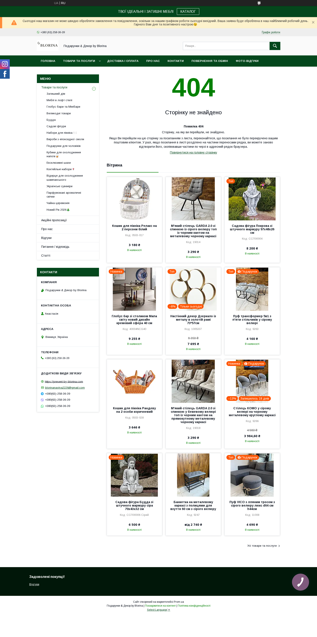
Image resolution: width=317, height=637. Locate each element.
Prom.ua (179, 601)
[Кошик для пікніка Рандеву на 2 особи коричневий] (134, 381)
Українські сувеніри (59, 186)
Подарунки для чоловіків (64, 145)
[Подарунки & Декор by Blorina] (47, 50)
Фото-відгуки (247, 61)
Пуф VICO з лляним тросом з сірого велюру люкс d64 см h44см (252, 505)
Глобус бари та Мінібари (63, 106)
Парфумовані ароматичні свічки (64, 194)
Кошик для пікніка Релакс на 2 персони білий (134, 227)
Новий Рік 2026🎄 (58, 209)
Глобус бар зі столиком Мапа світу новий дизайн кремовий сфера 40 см (134, 319)
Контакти (176, 61)
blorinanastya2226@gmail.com (65, 387)
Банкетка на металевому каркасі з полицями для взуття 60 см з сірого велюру (193, 505)
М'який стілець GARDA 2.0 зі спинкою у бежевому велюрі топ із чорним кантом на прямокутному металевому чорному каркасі (193, 415)
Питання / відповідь (55, 246)
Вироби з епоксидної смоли (65, 139)
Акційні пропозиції (54, 220)
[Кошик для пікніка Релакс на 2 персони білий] (134, 198)
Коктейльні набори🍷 (61, 169)
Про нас (153, 61)
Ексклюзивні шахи (59, 162)
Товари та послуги (79, 61)
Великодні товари (59, 113)
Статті (45, 255)
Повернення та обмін (209, 61)
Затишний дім (56, 93)
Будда (51, 119)
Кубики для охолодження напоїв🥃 (64, 154)
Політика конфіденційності (194, 605)
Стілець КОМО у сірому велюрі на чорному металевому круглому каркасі (252, 411)
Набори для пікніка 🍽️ (62, 132)
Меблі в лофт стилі (59, 100)
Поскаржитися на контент (160, 605)
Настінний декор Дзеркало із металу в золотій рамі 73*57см (193, 319)
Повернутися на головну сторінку (193, 152)
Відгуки (46, 238)
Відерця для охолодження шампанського (65, 177)
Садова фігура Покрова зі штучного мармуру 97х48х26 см (252, 229)
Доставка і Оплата (122, 61)
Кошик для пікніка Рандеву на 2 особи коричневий (134, 409)
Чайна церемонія (58, 203)
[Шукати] (275, 46)
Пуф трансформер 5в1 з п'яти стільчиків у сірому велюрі (252, 319)
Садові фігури (56, 126)
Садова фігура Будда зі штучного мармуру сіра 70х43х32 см (134, 505)
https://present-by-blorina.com (64, 381)
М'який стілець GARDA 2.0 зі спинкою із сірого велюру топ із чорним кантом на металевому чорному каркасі (193, 231)
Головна (48, 61)
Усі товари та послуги (262, 545)
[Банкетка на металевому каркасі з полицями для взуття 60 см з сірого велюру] (193, 474)
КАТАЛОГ (188, 11)
